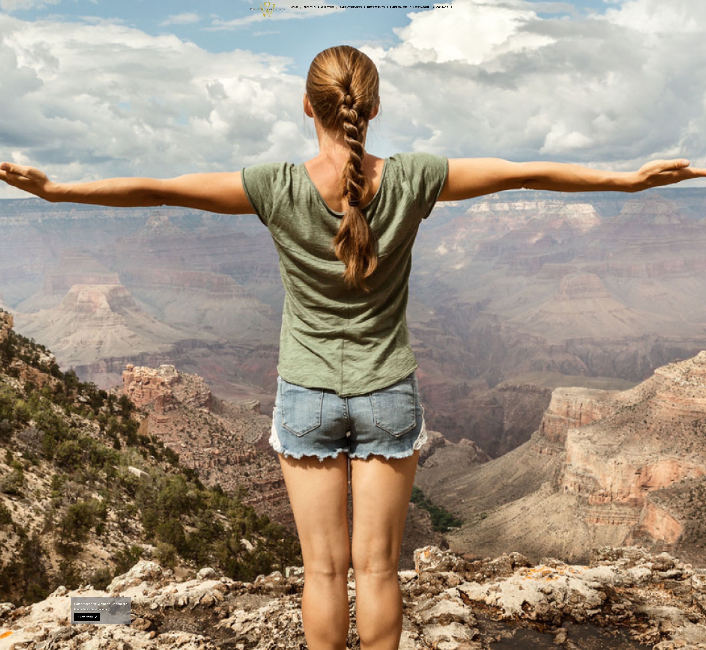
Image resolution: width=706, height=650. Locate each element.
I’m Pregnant (398, 7)
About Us (310, 7)
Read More (86, 616)
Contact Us (444, 7)
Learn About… (422, 7)
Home (294, 7)
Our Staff (327, 7)
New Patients (376, 7)
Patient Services (351, 7)
